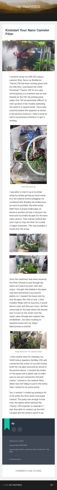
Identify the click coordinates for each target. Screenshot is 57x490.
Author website (19, 429)
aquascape (14, 449)
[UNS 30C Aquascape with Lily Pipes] (28, 264)
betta (21, 449)
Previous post (15, 459)
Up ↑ (52, 485)
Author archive (14, 429)
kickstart (42, 449)
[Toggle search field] (52, 17)
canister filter (31, 449)
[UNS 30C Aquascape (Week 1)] (28, 243)
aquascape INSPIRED (18, 445)
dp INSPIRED (28, 7)
